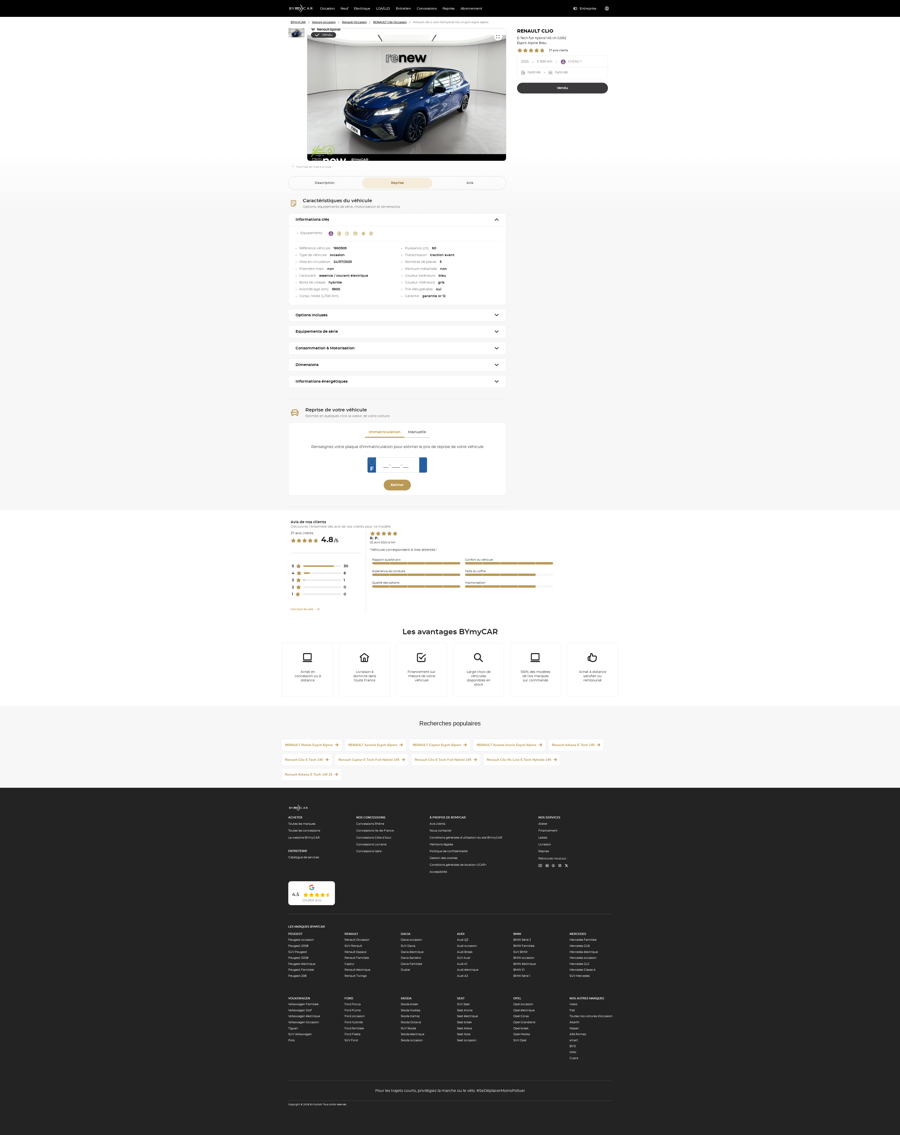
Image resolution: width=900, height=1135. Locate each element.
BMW (517, 934)
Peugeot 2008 (298, 946)
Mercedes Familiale (583, 939)
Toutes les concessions (304, 830)
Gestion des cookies (444, 858)
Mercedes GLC (580, 964)
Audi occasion (467, 946)
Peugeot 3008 (298, 957)
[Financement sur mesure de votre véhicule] (421, 669)
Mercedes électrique (584, 952)
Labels (542, 837)
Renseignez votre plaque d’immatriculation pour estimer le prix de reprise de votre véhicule (397, 447)
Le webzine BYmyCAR (304, 837)
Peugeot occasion (301, 939)
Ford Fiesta (352, 1034)
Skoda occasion (412, 1040)
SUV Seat (463, 1004)
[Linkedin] (540, 866)
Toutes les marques (301, 823)
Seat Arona (464, 1010)
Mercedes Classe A (583, 969)
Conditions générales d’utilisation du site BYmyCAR (466, 837)
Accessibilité (438, 871)
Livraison (544, 844)
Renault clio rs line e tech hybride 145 (519, 760)
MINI (573, 1052)
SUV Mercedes (580, 975)
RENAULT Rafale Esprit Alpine (309, 745)
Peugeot (295, 934)
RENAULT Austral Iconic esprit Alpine (506, 745)
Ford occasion (355, 1016)
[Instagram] (560, 866)
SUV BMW (520, 952)
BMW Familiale (523, 946)
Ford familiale (354, 1028)
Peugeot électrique (301, 964)
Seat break (464, 1022)
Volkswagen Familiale (303, 1004)
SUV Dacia (408, 946)
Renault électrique (357, 969)
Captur (349, 964)
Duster (405, 969)
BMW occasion (523, 957)
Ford (349, 998)
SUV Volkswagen (300, 1034)
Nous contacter (441, 830)
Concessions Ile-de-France (375, 830)
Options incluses (311, 315)
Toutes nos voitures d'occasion (591, 1016)
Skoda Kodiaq (410, 1010)
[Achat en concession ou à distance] (307, 669)
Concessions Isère (369, 851)
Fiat (572, 1010)
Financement (547, 830)
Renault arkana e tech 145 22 (308, 774)
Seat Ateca (464, 1028)
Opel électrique (524, 1010)
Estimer (397, 485)
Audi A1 (462, 964)
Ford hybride (354, 1022)
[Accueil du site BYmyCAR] (301, 8)
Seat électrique (467, 1016)
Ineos (573, 1004)
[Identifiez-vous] (607, 8)
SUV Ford (351, 1040)
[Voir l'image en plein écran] (498, 36)
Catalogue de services (303, 857)
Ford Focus (353, 1004)
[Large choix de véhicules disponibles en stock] (478, 669)
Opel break (521, 1028)
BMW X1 (519, 969)
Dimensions (307, 365)
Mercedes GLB (580, 946)
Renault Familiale (357, 957)
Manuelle (417, 432)
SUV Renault (353, 946)
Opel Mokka (521, 1034)
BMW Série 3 (522, 939)
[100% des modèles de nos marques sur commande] (535, 669)
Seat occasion (466, 1040)
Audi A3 (462, 975)
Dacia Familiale (411, 964)
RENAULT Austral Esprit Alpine (372, 745)
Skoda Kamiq (410, 1016)
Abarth (574, 1022)
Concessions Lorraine (371, 844)
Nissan (574, 1028)
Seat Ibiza (463, 1034)
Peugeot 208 (297, 975)
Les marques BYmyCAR (306, 926)
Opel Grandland (524, 1022)
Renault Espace (355, 952)
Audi (461, 934)
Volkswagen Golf (299, 1010)
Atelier (543, 823)
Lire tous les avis (302, 609)
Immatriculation (385, 432)
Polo (291, 1040)
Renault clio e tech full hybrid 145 (443, 760)
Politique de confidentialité (449, 851)
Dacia (405, 934)
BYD (573, 1046)
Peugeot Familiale (301, 969)
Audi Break (464, 952)
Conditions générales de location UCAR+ (458, 864)
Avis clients (437, 823)
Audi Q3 (462, 939)
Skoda (406, 998)
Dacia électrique (412, 952)
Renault (351, 934)
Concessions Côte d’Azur (373, 837)
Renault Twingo (356, 975)
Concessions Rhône (370, 823)
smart (574, 1040)
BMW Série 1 (521, 975)
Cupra (574, 1058)
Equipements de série (317, 331)
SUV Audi (463, 957)
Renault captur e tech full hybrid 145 (368, 760)
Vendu (562, 88)
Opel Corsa (521, 1016)
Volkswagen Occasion (303, 1022)
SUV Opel (519, 1040)
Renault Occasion (357, 939)
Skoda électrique (412, 1034)
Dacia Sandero (411, 957)
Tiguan (293, 1028)
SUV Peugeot (297, 952)
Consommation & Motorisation (325, 348)
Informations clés (312, 219)
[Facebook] (553, 866)
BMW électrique (524, 964)
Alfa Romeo (578, 1034)
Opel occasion (523, 1004)
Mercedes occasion (583, 957)
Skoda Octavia (411, 1022)
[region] (406, 94)
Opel (517, 998)
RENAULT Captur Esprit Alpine (437, 745)
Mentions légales (441, 844)
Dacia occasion (411, 939)
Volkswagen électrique (304, 1016)
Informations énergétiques (322, 381)
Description (325, 183)
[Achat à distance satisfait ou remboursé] (592, 669)
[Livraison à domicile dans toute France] (364, 669)
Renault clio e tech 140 (304, 760)
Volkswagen (299, 998)
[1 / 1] (296, 33)
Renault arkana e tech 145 (573, 745)
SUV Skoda (408, 1028)
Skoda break (409, 1004)
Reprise (397, 183)
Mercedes (578, 934)
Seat (461, 998)
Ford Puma (353, 1010)
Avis (469, 183)
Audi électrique (467, 969)
